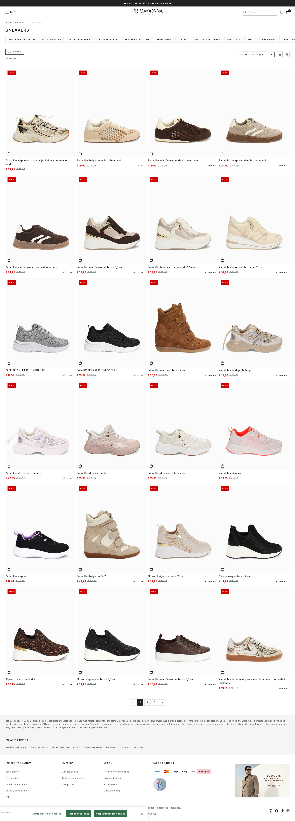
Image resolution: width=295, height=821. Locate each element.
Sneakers (36, 22)
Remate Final (21, 22)
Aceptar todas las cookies (110, 813)
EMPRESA (68, 763)
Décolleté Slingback (207, 39)
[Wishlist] (281, 12)
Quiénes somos (70, 771)
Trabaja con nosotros (73, 778)
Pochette (110, 747)
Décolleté (233, 39)
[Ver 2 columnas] (280, 54)
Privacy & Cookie (113, 778)
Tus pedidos (11, 778)
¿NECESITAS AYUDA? (18, 763)
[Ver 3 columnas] (287, 54)
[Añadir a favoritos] (72, 70)
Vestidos (138, 747)
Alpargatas (164, 39)
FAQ (7, 797)
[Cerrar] (142, 813)
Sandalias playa (107, 39)
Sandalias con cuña (136, 39)
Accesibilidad (111, 784)
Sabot (251, 39)
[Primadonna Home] (147, 12)
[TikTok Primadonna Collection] (282, 810)
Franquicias (68, 784)
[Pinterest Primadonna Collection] (288, 810)
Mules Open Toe (60, 747)
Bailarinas (268, 39)
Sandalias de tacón (15, 747)
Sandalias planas (79, 39)
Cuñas (76, 747)
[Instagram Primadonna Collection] (270, 810)
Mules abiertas (51, 39)
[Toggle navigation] (7, 12)
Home (8, 22)
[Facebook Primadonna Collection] (276, 810)
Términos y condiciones (116, 771)
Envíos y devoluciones (17, 790)
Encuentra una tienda (16, 784)
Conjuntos (125, 747)
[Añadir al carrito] (9, 153)
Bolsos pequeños (93, 747)
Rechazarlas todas (78, 813)
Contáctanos (12, 771)
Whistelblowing (112, 790)
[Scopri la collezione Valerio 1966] (262, 780)
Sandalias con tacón (21, 39)
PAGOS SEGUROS (163, 763)
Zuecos (182, 39)
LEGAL (108, 763)
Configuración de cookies (46, 813)
